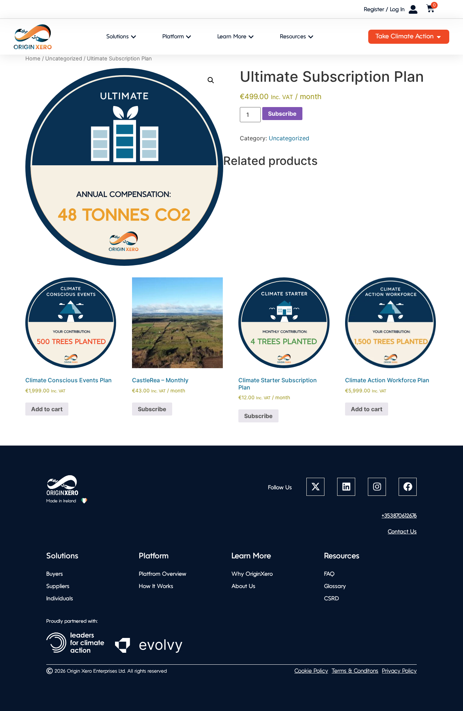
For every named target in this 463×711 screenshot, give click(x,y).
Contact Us (402, 532)
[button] (210, 80)
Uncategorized (63, 58)
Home (33, 58)
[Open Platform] (188, 37)
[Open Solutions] (133, 37)
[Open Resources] (311, 37)
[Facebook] (408, 487)
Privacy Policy (399, 671)
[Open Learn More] (251, 37)
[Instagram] (377, 487)
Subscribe (282, 113)
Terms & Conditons (355, 671)
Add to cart (47, 409)
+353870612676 (399, 516)
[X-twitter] (315, 487)
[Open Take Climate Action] (439, 37)
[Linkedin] (346, 487)
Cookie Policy (311, 671)
